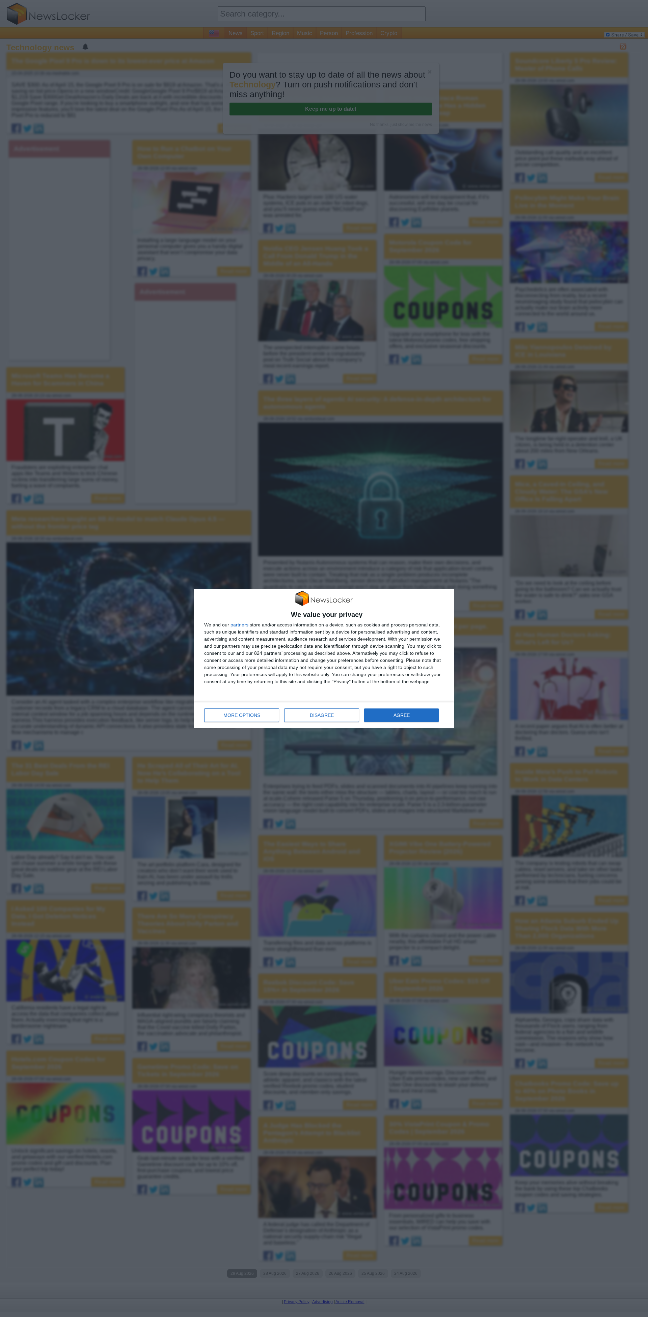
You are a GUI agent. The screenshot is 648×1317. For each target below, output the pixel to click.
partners (239, 624)
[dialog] (324, 658)
